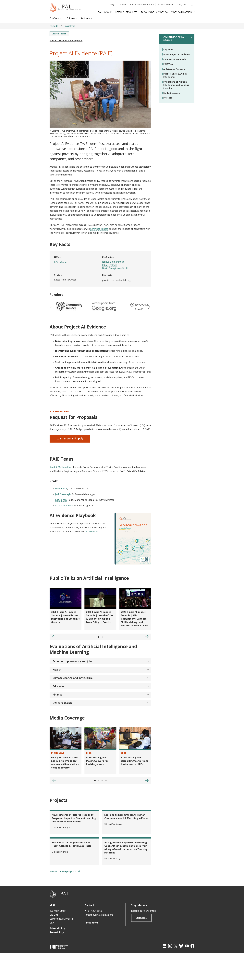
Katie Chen (61, 499)
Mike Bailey (61, 488)
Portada (54, 26)
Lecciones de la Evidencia (154, 12)
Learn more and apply (69, 438)
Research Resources (126, 12)
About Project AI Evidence (176, 54)
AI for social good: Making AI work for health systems (97, 761)
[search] (192, 4)
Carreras (122, 4)
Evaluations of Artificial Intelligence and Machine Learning (176, 84)
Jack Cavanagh (63, 494)
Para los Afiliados (165, 4)
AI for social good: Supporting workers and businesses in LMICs (134, 761)
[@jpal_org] (170, 946)
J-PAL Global (60, 262)
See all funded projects (63, 871)
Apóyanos (181, 4)
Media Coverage (171, 93)
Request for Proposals (174, 59)
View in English (59, 33)
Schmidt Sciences (99, 228)
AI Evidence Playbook (174, 69)
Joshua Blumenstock (113, 261)
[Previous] (54, 637)
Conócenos (55, 18)
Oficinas (71, 18)
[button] (100, 661)
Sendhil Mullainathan (61, 467)
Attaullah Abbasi (64, 505)
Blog (112, 4)
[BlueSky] (181, 946)
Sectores (85, 18)
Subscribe (141, 917)
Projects (167, 97)
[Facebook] (192, 946)
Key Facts (168, 49)
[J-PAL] (65, 8)
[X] (175, 946)
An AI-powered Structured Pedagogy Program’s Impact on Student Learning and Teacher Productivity (74, 818)
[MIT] (59, 946)
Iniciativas (70, 26)
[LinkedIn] (164, 946)
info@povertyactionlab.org (99, 914)
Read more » (92, 531)
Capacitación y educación (142, 4)
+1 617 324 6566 (93, 910)
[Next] (147, 637)
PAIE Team (168, 64)
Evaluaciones (105, 12)
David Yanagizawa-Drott (115, 268)
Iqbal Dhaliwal (109, 265)
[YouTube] (187, 946)
